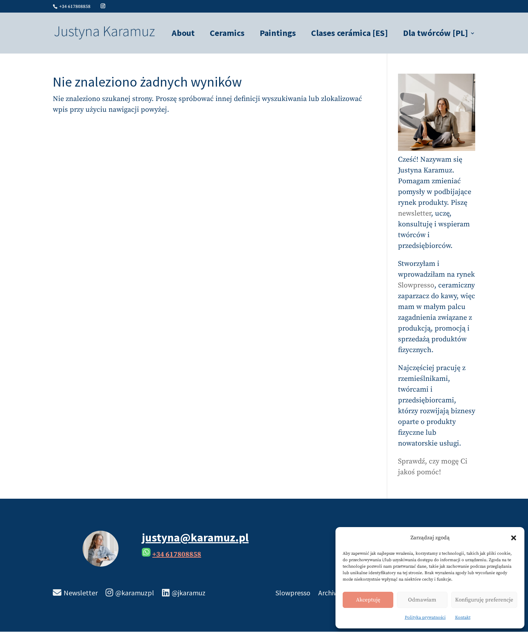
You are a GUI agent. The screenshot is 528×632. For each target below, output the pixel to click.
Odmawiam (422, 599)
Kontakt (463, 617)
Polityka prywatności (425, 617)
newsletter (414, 213)
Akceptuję (368, 599)
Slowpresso (416, 285)
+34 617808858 (176, 554)
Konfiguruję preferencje (484, 599)
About (183, 34)
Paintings (278, 34)
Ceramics (227, 34)
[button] (513, 537)
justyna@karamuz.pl (195, 537)
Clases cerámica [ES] (349, 34)
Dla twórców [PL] (435, 34)
